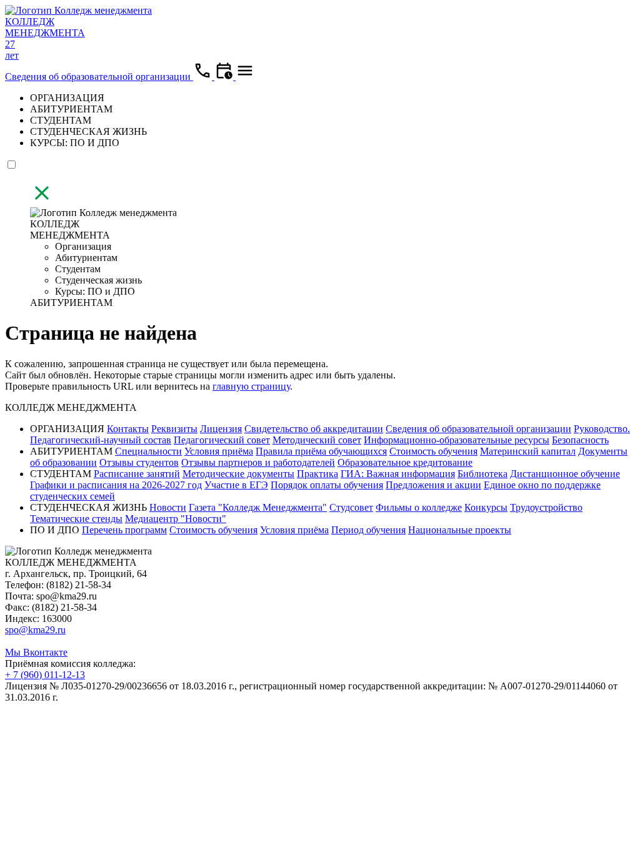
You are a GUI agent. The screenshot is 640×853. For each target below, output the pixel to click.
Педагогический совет (222, 440)
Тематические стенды (76, 518)
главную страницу (251, 386)
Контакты (128, 428)
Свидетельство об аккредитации (313, 428)
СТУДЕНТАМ (60, 120)
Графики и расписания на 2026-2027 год (116, 485)
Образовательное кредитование (405, 462)
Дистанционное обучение (565, 473)
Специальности (148, 451)
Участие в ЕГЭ (236, 485)
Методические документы (238, 473)
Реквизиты (174, 428)
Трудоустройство (546, 507)
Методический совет (316, 440)
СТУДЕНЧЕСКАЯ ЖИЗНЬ (88, 131)
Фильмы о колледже (419, 507)
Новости (167, 507)
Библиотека (483, 473)
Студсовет (351, 507)
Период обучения (368, 530)
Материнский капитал (528, 451)
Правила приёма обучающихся (321, 451)
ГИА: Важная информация (398, 473)
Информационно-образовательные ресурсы (456, 440)
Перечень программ (124, 530)
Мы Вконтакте (36, 652)
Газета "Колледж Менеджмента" (258, 507)
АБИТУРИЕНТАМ (71, 109)
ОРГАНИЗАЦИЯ (67, 97)
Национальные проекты (459, 530)
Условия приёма (218, 451)
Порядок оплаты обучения (327, 485)
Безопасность (580, 440)
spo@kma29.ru (35, 629)
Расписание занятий (137, 473)
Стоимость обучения (433, 451)
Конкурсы (486, 507)
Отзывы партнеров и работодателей (258, 462)
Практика (317, 473)
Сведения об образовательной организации (99, 76)
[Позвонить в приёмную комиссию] (203, 76)
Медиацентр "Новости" (175, 518)
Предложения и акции (433, 485)
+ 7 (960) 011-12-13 (45, 674)
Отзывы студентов (139, 462)
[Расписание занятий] (225, 76)
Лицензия (221, 428)
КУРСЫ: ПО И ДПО (74, 142)
